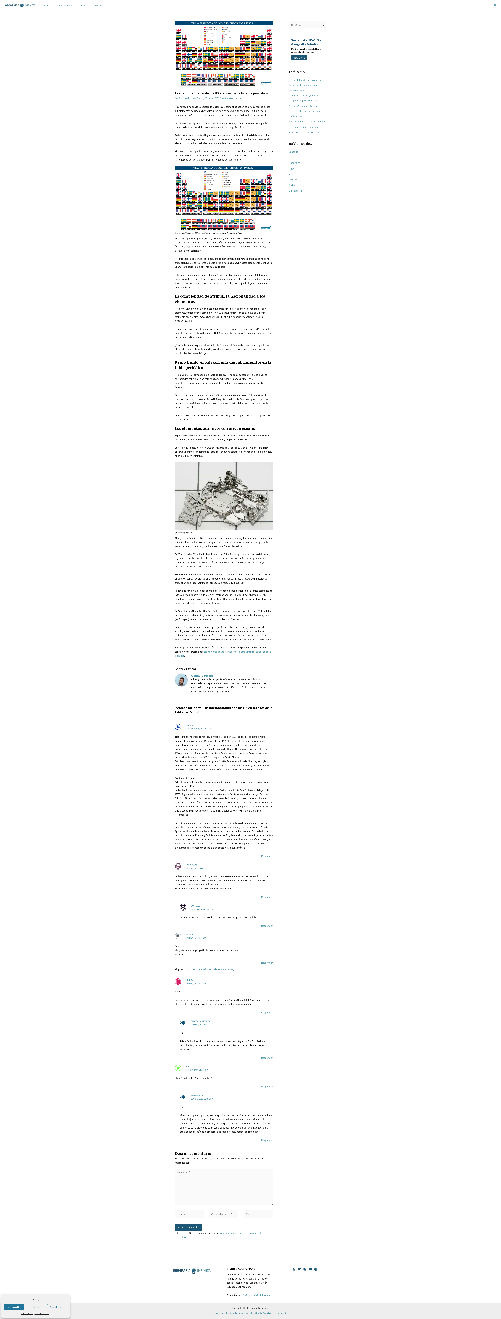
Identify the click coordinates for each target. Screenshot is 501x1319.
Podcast (293, 179)
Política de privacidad (42, 1314)
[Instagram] (304, 1269)
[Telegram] (315, 1269)
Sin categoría (295, 190)
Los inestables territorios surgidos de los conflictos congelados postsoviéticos (306, 84)
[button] (495, 5)
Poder (199, 98)
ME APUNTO (299, 57)
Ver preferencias (57, 1307)
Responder (267, 856)
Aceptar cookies (14, 1307)
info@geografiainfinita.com (255, 1295)
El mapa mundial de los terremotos (307, 121)
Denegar (35, 1307)
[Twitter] (299, 1269)
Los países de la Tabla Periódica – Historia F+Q (210, 969)
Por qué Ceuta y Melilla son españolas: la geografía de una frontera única (304, 111)
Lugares (293, 168)
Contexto (293, 151)
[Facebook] (294, 1269)
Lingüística (294, 162)
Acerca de (218, 1313)
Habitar (292, 157)
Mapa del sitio (280, 1313)
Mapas (292, 174)
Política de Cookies (27, 1314)
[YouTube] (310, 1269)
